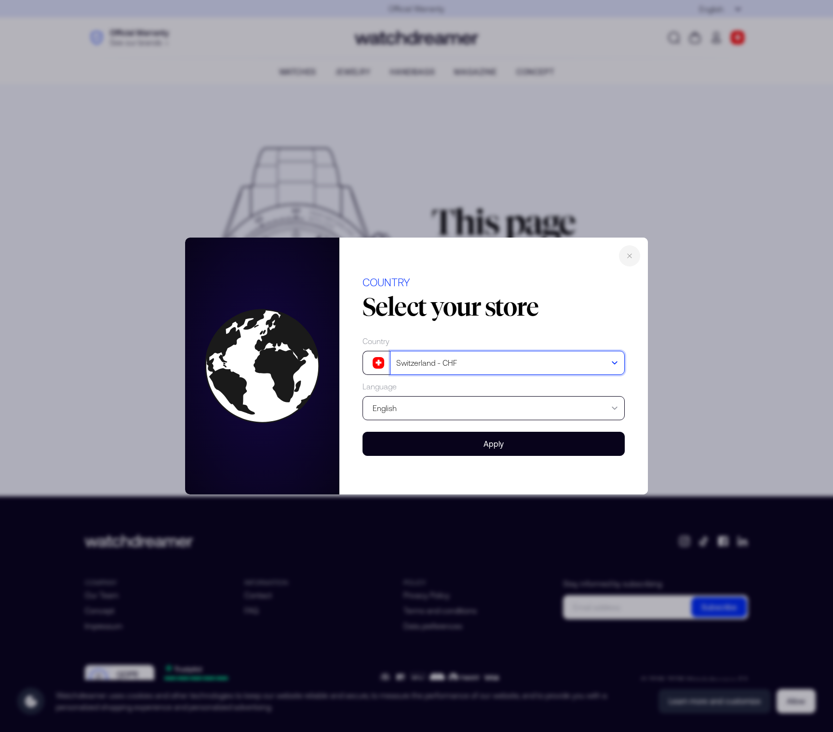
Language (380, 386)
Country (376, 341)
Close (629, 255)
